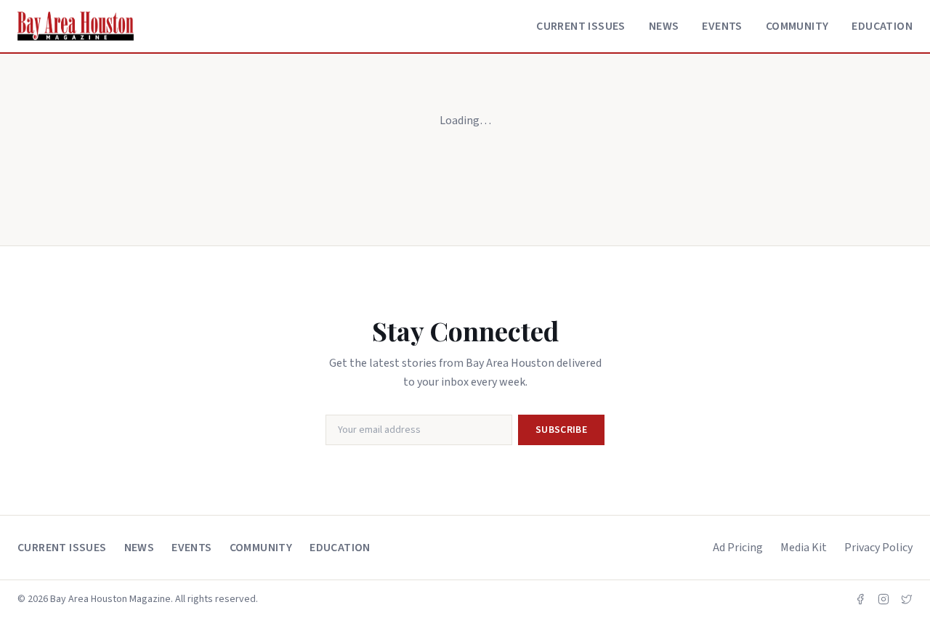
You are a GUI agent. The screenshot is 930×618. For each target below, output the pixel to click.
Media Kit (803, 548)
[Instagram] (883, 599)
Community (797, 26)
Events (722, 26)
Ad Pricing (738, 548)
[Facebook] (860, 599)
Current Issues (581, 26)
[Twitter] (907, 599)
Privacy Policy (878, 548)
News (664, 26)
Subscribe (561, 430)
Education (882, 26)
